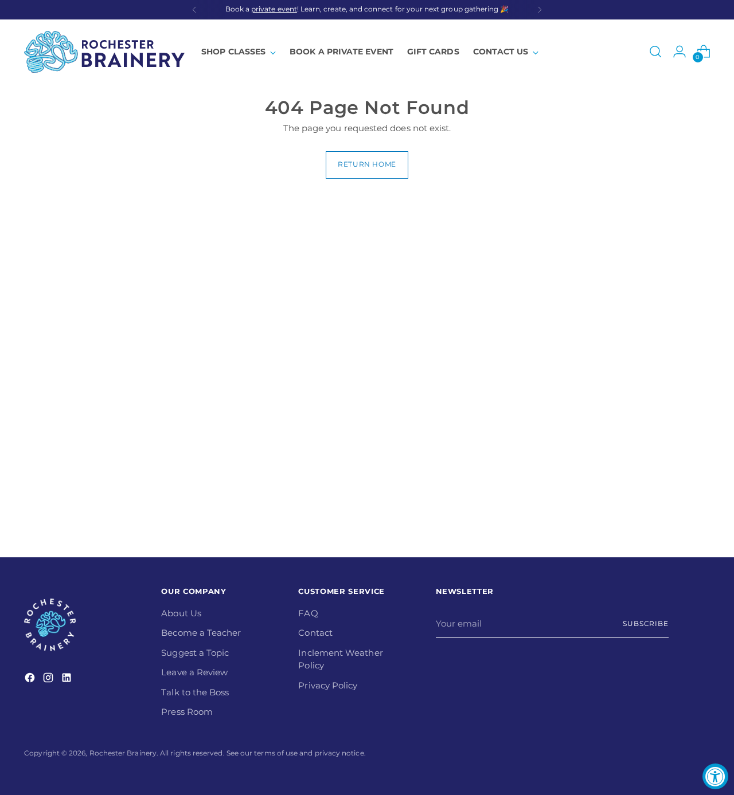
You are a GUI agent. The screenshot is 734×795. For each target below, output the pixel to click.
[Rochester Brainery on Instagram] (49, 679)
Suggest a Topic (195, 652)
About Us (181, 613)
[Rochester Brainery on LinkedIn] (68, 679)
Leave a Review (194, 672)
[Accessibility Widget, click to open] (715, 776)
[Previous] (194, 9)
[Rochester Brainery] (104, 52)
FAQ (308, 613)
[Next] (539, 9)
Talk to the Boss (195, 692)
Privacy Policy (327, 685)
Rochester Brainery (123, 753)
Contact (315, 632)
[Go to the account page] (679, 51)
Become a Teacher (201, 632)
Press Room (187, 711)
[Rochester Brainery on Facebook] (31, 679)
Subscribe (646, 624)
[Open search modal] (655, 51)
